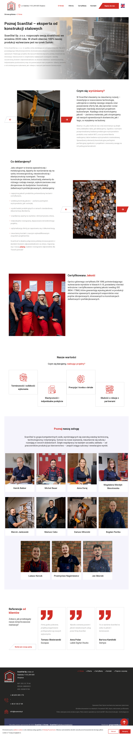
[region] (66, 731)
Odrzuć (113, 731)
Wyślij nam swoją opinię (23, 647)
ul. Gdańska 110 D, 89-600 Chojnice (33, 6)
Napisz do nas (110, 6)
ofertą (22, 247)
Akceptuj (125, 731)
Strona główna (9, 14)
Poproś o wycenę (121, 671)
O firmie (61, 6)
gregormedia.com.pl (116, 725)
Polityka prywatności (64, 725)
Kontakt (93, 6)
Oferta (71, 6)
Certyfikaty (82, 6)
